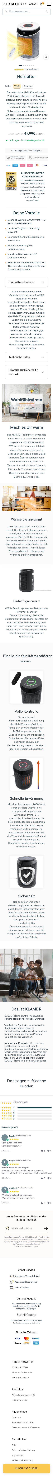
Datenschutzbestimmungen (26, 1246)
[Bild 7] (33, 65)
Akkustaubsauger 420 (23, 1395)
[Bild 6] (31, 65)
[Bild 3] (25, 65)
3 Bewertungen (31, 69)
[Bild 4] (27, 65)
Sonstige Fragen (20, 1378)
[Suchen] (46, 11)
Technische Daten (19, 357)
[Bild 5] (29, 65)
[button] (42, 1150)
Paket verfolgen (20, 1367)
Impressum (17, 1455)
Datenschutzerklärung (24, 1450)
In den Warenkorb (26, 1468)
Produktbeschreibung (21, 282)
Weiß (16, 86)
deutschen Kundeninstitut (31, 187)
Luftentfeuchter (20, 1400)
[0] (41, 4)
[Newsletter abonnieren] (46, 1228)
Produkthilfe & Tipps (22, 1423)
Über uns (16, 1417)
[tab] (9, 1128)
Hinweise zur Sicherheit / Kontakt (23, 372)
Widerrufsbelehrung (22, 1460)
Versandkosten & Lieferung (26, 1428)
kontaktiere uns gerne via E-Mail (26, 1323)
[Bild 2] (23, 65)
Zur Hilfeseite (26, 1315)
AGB (14, 1445)
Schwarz (28, 86)
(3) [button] (14, 1107)
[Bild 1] (20, 65)
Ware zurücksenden (22, 1373)
